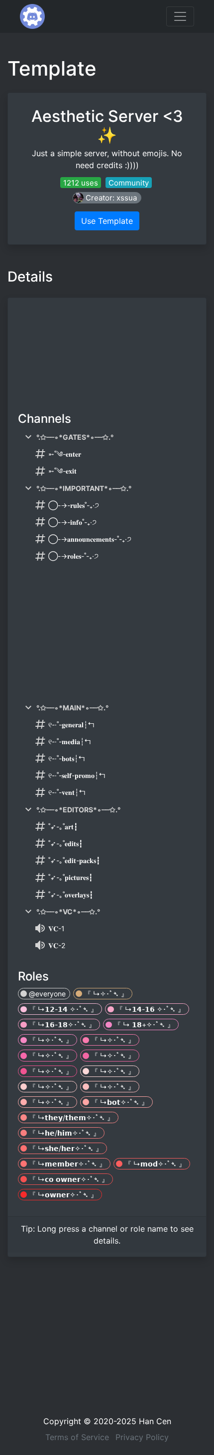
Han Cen (155, 1421)
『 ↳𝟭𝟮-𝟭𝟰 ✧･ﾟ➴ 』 (62, 1009)
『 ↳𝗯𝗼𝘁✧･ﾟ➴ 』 (118, 1102)
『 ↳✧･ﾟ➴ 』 (105, 993)
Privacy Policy (142, 1437)
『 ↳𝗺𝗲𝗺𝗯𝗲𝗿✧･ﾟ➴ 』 (66, 1164)
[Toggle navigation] (180, 16)
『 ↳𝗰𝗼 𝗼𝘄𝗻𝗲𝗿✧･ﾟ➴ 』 (67, 1179)
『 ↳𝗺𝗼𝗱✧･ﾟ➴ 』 (154, 1164)
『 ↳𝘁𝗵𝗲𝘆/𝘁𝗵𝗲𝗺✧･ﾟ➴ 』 (70, 1117)
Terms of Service (77, 1437)
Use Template (107, 221)
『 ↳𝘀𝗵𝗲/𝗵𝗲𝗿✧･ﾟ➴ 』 (65, 1148)
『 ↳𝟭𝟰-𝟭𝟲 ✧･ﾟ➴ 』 (149, 1009)
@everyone (46, 993)
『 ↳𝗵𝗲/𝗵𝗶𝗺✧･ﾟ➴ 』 (63, 1133)
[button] (107, 197)
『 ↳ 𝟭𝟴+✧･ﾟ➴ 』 (143, 1024)
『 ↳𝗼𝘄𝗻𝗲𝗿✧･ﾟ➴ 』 (62, 1194)
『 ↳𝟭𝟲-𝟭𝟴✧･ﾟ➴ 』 (61, 1024)
